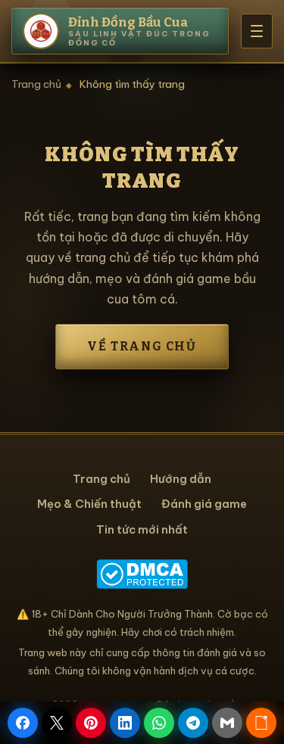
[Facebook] (23, 723)
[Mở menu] (257, 31)
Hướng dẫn (180, 479)
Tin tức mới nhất (142, 529)
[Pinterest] (91, 723)
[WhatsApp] (159, 723)
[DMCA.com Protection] (142, 574)
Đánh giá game (204, 504)
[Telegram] (193, 723)
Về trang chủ (141, 346)
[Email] (227, 723)
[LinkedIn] (125, 723)
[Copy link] (261, 723)
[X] (57, 723)
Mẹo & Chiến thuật (89, 504)
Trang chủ (36, 84)
